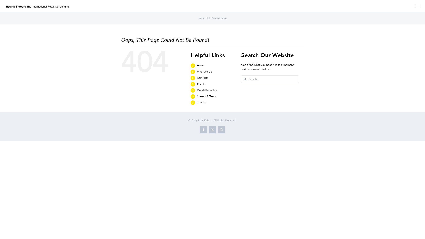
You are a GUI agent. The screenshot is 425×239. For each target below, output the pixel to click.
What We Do (204, 72)
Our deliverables (207, 90)
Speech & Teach (206, 96)
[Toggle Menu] (418, 6)
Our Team (203, 78)
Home (200, 65)
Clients (201, 84)
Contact (201, 102)
